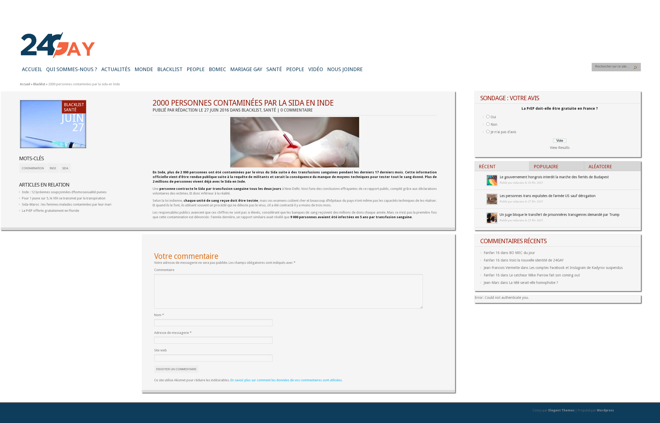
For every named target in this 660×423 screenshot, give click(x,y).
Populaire (546, 166)
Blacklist (170, 69)
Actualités (115, 69)
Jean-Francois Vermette (502, 268)
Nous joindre (345, 69)
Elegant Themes (561, 410)
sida (65, 168)
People (196, 69)
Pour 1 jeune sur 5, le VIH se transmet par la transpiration (63, 198)
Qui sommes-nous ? (71, 69)
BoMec (217, 69)
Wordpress (605, 410)
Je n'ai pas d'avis (503, 132)
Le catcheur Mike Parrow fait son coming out (544, 275)
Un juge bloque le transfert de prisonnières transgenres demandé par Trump (560, 215)
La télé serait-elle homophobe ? (533, 283)
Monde (144, 69)
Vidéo (315, 69)
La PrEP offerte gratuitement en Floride (50, 211)
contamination (33, 168)
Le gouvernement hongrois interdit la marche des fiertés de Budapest (554, 177)
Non (494, 124)
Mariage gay (246, 69)
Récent (487, 166)
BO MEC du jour (522, 253)
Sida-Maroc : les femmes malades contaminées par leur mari (66, 204)
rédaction (186, 110)
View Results (560, 148)
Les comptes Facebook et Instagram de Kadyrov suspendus (576, 268)
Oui (493, 117)
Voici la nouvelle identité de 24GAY (536, 260)
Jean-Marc (491, 283)
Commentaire (164, 270)
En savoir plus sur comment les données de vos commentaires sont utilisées (286, 380)
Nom (159, 315)
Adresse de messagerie (173, 333)
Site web (160, 350)
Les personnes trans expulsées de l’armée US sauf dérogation (548, 196)
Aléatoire (600, 166)
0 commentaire (296, 110)
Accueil (32, 69)
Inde (53, 168)
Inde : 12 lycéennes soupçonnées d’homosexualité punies (64, 192)
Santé (274, 69)
